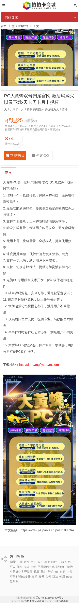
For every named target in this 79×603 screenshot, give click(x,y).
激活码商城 (62, 601)
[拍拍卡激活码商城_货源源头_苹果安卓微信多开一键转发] (39, 9)
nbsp (69, 576)
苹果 (47, 562)
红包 (68, 562)
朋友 (19, 566)
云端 (61, 562)
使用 (62, 576)
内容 (69, 571)
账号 (41, 576)
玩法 (55, 576)
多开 (40, 562)
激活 (70, 566)
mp (56, 571)
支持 (34, 576)
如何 (48, 576)
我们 (43, 571)
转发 (26, 562)
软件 (54, 562)
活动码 (14, 581)
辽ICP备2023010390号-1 (49, 597)
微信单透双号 (20, 26)
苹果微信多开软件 (21, 571)
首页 (3, 26)
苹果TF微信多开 (20, 576)
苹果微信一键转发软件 (51, 566)
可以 (13, 566)
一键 (19, 562)
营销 (50, 571)
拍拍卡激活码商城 (34, 601)
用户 (33, 562)
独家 (62, 571)
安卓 (26, 566)
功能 (13, 562)
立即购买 (17, 155)
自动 (33, 566)
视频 (37, 571)
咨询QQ (42, 155)
